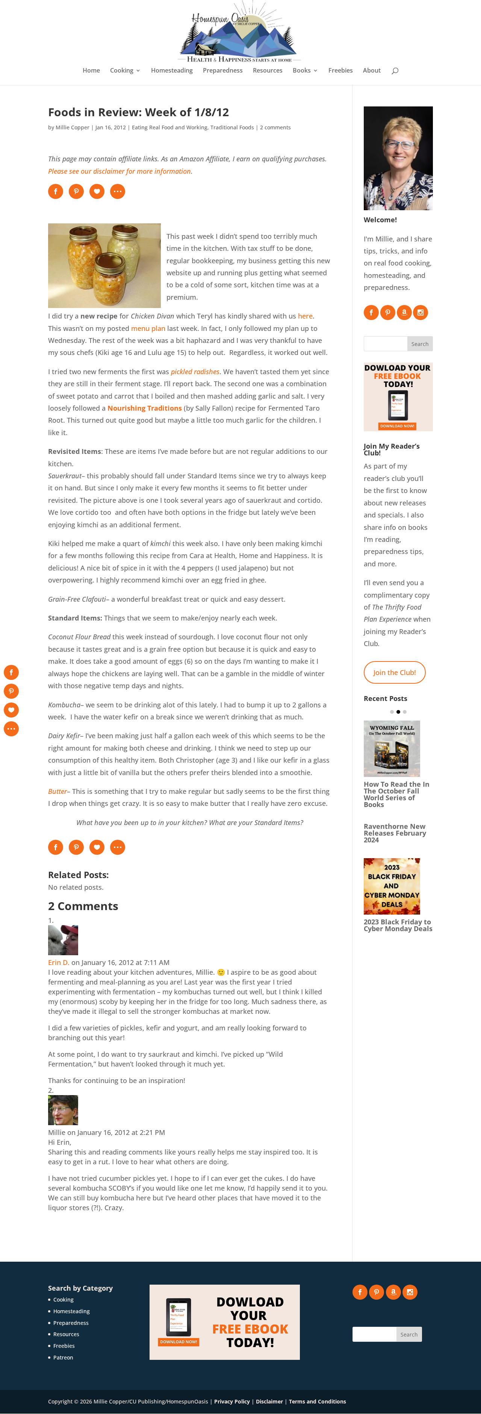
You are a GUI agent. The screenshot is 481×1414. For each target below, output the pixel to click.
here (305, 315)
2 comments (275, 127)
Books (302, 71)
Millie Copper (72, 127)
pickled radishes (195, 371)
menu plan (148, 328)
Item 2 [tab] (398, 712)
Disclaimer (269, 1401)
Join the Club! (395, 672)
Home (91, 71)
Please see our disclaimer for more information (119, 171)
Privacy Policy (232, 1401)
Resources (268, 71)
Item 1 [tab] (392, 712)
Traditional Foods (232, 127)
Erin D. (59, 962)
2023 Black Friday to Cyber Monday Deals (398, 925)
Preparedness (223, 71)
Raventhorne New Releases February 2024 (395, 833)
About (372, 71)
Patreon (63, 1357)
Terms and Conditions (317, 1401)
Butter (57, 791)
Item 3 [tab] (405, 712)
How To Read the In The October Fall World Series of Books (397, 794)
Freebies (340, 71)
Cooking (121, 71)
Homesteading (172, 71)
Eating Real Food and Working (169, 127)
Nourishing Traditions (144, 408)
